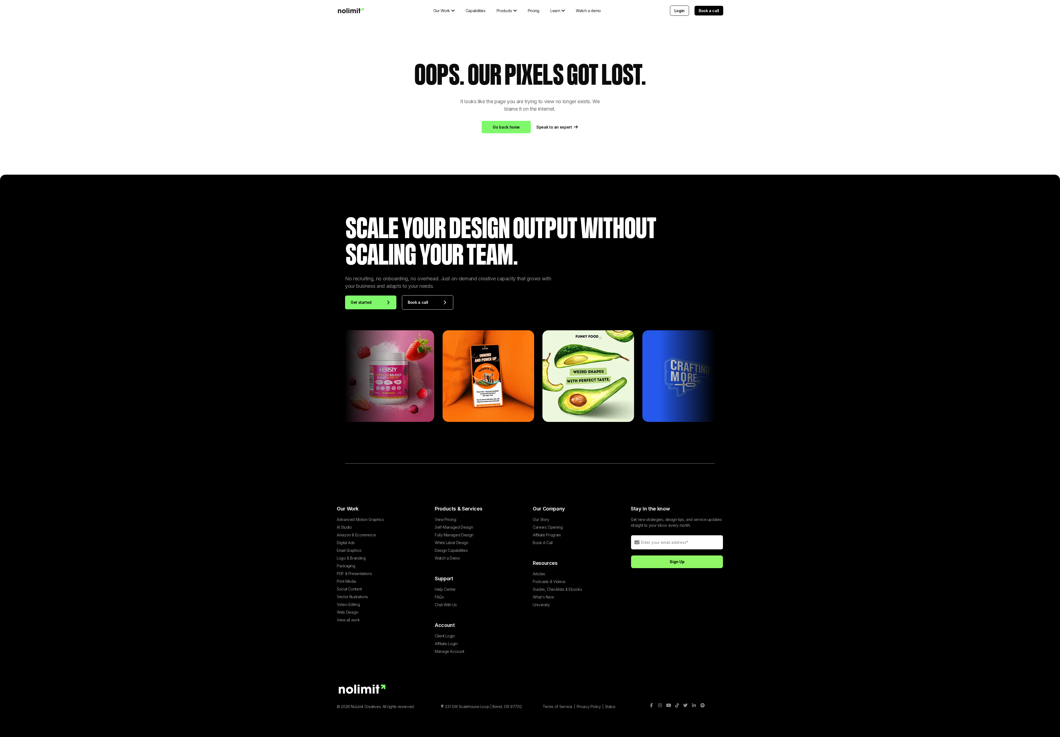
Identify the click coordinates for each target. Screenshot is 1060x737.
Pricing (533, 10)
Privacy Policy (589, 706)
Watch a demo (588, 10)
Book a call (709, 10)
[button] (444, 11)
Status (610, 706)
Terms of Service (558, 706)
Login (679, 10)
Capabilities (476, 10)
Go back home (506, 127)
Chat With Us (446, 604)
